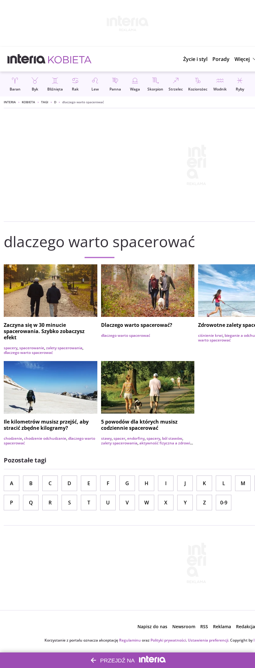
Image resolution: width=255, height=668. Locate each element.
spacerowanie (31, 347)
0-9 (223, 502)
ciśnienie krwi (210, 335)
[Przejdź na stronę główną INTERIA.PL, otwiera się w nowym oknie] (26, 59)
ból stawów (172, 438)
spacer (119, 438)
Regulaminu (130, 640)
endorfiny (136, 438)
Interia (10, 102)
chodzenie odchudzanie (45, 438)
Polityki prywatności (168, 640)
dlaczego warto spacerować (28, 352)
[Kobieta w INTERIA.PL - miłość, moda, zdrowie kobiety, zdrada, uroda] (69, 59)
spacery (10, 347)
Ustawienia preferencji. (208, 640)
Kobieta (28, 102)
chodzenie (13, 438)
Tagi (44, 102)
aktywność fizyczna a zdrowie (165, 443)
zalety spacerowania (64, 347)
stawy (106, 438)
